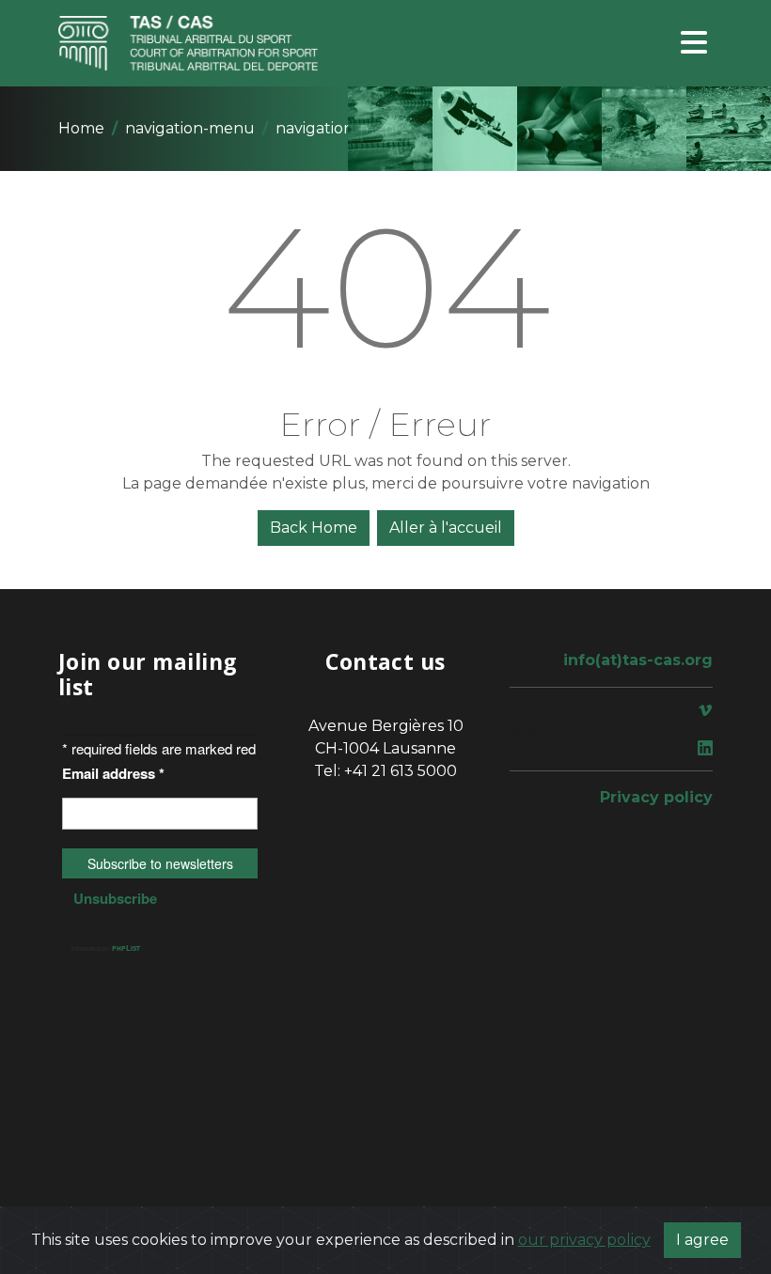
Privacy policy (656, 797)
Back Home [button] (313, 527)
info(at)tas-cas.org (638, 660)
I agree (702, 1240)
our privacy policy (584, 1240)
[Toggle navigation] (694, 43)
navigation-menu (190, 128)
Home (81, 128)
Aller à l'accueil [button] (445, 527)
